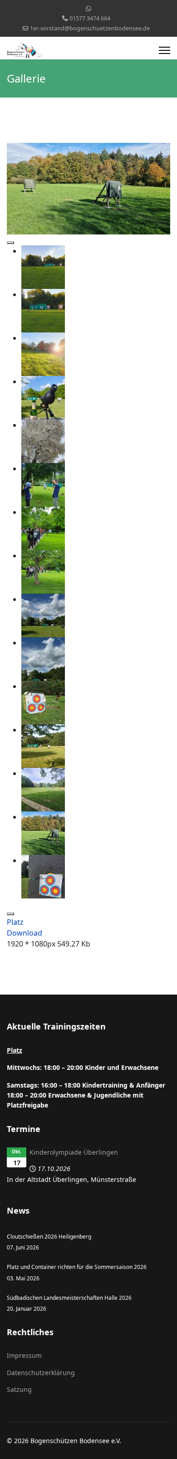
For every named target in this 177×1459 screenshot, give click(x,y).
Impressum (24, 1355)
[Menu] (164, 50)
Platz (15, 922)
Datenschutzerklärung (41, 1372)
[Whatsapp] (88, 8)
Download (24, 933)
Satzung (19, 1389)
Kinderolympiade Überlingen (74, 1152)
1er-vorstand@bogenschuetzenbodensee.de (90, 28)
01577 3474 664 (89, 18)
